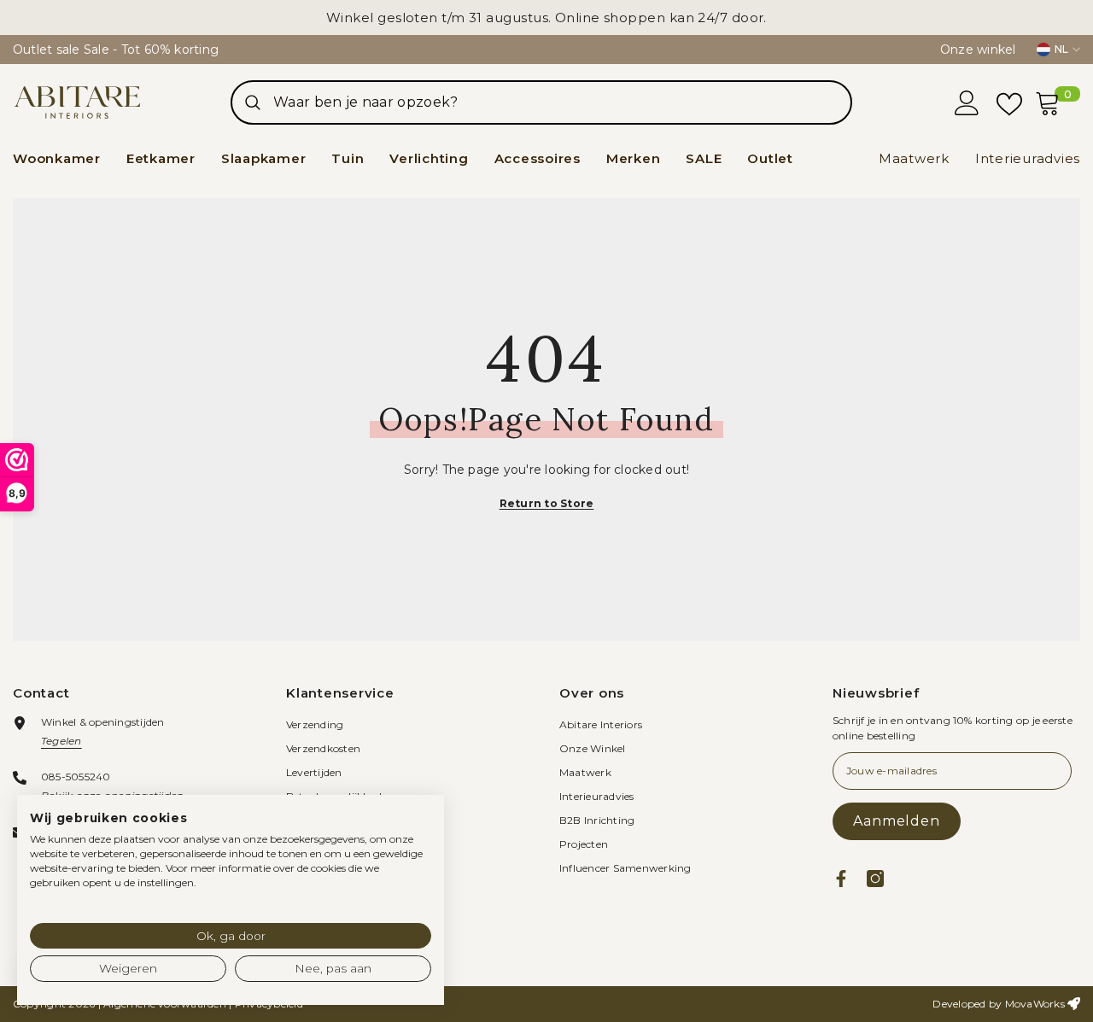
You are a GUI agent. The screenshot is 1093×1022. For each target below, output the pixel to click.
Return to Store (547, 503)
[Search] (541, 102)
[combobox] (561, 102)
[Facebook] (841, 878)
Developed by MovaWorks (998, 1003)
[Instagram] (875, 878)
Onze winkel (978, 49)
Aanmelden (896, 821)
